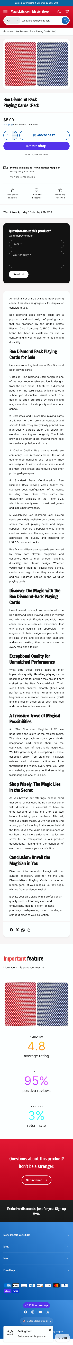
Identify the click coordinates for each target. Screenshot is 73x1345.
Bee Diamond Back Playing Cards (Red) (36, 31)
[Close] (50, 1329)
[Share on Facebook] (11, 930)
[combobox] (45, 20)
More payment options (36, 154)
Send (16, 274)
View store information (22, 176)
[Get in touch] (59, 11)
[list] (36, 1081)
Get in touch (34, 1180)
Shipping (8, 124)
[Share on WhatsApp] (23, 930)
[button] (5, 11)
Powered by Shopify (53, 1331)
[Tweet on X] (17, 930)
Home (9, 31)
